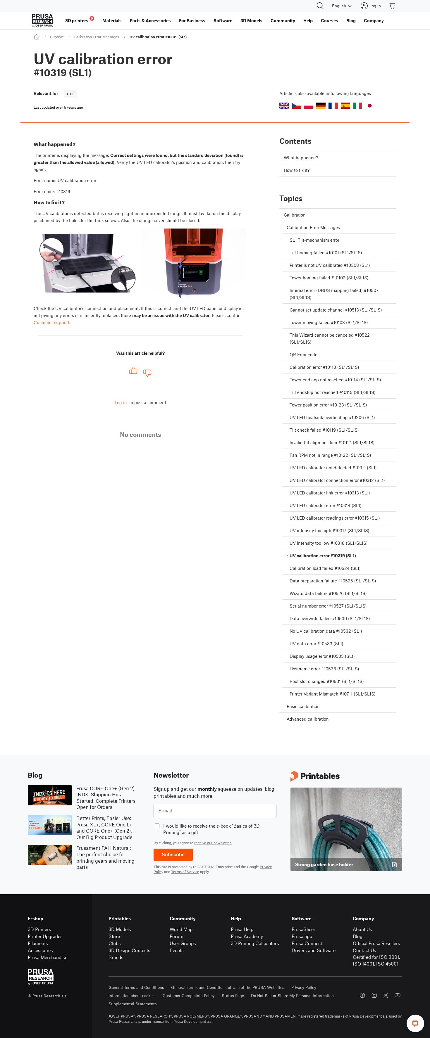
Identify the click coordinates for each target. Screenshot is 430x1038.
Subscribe (173, 854)
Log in (121, 402)
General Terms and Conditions (136, 987)
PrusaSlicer (303, 929)
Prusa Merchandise (47, 957)
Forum (176, 936)
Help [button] (308, 20)
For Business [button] (192, 20)
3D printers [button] (79, 19)
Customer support (52, 322)
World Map (181, 929)
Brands (116, 957)
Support (56, 36)
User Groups (183, 943)
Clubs (115, 943)
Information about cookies (132, 995)
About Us (362, 929)
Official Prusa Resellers (376, 943)
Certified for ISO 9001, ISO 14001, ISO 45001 (376, 960)
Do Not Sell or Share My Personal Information (292, 995)
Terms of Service (185, 871)
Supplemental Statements (133, 1003)
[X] (386, 995)
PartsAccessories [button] (150, 20)
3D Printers (39, 929)
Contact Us (364, 950)
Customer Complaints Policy (189, 995)
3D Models (120, 929)
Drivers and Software (314, 950)
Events (177, 950)
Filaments (38, 943)
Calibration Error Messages (96, 36)
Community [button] (283, 20)
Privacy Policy (303, 987)
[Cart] (392, 6)
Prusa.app (302, 936)
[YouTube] (397, 995)
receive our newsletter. (213, 842)
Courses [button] (329, 20)
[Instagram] (374, 995)
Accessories (40, 950)
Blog (357, 936)
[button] (284, 106)
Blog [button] (351, 20)
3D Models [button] (251, 20)
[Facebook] (362, 995)
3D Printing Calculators (255, 943)
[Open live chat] (415, 1023)
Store (114, 936)
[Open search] (320, 6)
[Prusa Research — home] (42, 20)
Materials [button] (112, 20)
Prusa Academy (247, 936)
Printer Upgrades (45, 936)
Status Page (233, 995)
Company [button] (374, 20)
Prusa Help (242, 929)
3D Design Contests (129, 950)
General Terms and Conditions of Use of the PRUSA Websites (227, 987)
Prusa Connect (307, 943)
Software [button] (223, 20)
